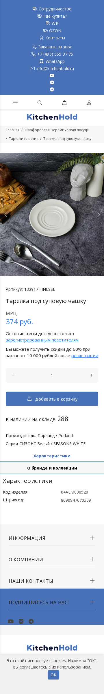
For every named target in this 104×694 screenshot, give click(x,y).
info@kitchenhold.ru (55, 68)
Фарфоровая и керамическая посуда (57, 129)
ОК (53, 674)
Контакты (55, 38)
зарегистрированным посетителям (42, 340)
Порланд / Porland (55, 435)
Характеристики (52, 456)
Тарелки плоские (23, 138)
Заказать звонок (55, 47)
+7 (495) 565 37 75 (55, 54)
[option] (52, 214)
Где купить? (55, 16)
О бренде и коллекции (52, 468)
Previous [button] (5, 214)
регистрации (84, 355)
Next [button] (98, 214)
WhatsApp (55, 61)
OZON (55, 30)
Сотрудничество (55, 9)
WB (55, 23)
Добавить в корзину (56, 399)
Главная (13, 129)
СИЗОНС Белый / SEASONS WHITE (52, 443)
